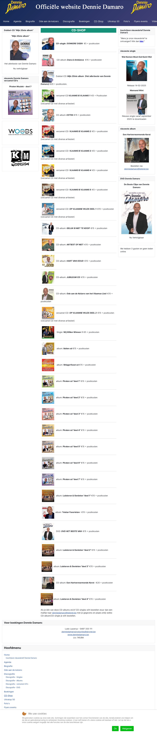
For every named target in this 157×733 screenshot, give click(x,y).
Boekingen (84, 21)
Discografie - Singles (14, 677)
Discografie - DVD (13, 687)
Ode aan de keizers (49, 21)
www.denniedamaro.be (78, 634)
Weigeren (127, 728)
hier (142, 41)
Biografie (30, 21)
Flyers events (141, 21)
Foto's (127, 21)
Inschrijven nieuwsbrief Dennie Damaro (21, 658)
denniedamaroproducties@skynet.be (79, 631)
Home (6, 21)
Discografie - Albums (14, 680)
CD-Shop (98, 21)
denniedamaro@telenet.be (64, 613)
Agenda (17, 21)
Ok (115, 728)
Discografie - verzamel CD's (17, 684)
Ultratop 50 (113, 21)
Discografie (69, 21)
